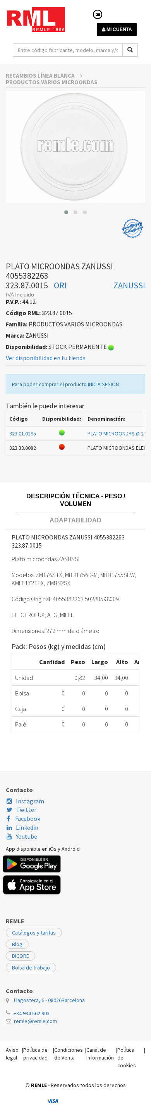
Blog (17, 944)
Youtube (26, 836)
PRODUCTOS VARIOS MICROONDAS (52, 82)
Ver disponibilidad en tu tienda (46, 358)
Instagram (30, 801)
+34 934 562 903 (32, 1013)
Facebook (27, 818)
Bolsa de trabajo (31, 967)
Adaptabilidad (75, 520)
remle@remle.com (35, 1021)
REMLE (39, 1085)
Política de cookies (126, 1057)
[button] (66, 212)
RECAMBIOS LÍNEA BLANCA (41, 75)
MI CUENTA (118, 29)
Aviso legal (12, 1053)
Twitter (26, 809)
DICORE (20, 955)
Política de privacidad (35, 1053)
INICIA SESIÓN (103, 384)
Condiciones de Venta (68, 1053)
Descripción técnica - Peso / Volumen (75, 500)
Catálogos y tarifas (34, 932)
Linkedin (27, 827)
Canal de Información (100, 1053)
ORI (60, 285)
